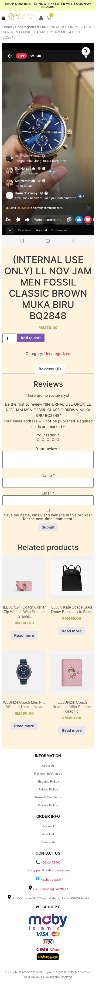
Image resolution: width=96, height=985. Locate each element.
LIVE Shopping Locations (50, 889)
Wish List (48, 834)
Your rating (48, 435)
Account (48, 826)
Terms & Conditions (48, 797)
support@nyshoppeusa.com (50, 870)
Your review (48, 448)
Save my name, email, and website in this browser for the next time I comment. (48, 517)
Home (7, 27)
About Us (48, 765)
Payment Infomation (48, 773)
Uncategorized (27, 27)
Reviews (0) (50, 368)
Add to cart (31, 337)
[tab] (50, 369)
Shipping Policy (48, 781)
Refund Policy (48, 789)
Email (48, 493)
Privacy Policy (48, 805)
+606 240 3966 (50, 862)
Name (48, 475)
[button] (3, 18)
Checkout (48, 842)
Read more (24, 635)
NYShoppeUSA (51, 879)
